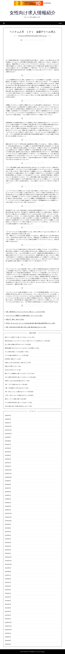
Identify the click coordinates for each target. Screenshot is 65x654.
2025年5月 (8, 451)
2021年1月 (8, 618)
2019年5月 (8, 637)
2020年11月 (8, 626)
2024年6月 (8, 491)
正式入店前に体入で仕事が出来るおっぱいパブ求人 (18, 406)
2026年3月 (8, 415)
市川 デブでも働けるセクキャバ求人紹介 (16, 384)
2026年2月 (8, 419)
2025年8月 (8, 441)
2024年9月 (8, 480)
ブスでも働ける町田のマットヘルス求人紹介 (17, 355)
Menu (60, 23)
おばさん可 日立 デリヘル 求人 (13, 370)
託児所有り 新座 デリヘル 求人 (13, 359)
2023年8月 (8, 528)
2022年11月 (8, 560)
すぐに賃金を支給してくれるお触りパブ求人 (17, 351)
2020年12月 (8, 622)
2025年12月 (8, 426)
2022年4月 (8, 586)
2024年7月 (8, 488)
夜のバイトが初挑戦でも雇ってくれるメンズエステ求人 (20, 373)
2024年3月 (8, 502)
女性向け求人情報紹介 (33, 12)
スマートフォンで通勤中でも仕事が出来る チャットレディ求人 (24, 315)
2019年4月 (8, 640)
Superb (43, 651)
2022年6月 (8, 579)
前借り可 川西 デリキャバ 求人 (13, 366)
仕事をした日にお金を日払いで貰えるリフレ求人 (18, 362)
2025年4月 (8, 455)
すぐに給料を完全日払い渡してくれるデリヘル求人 (18, 402)
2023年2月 (8, 549)
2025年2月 (8, 462)
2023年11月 (8, 517)
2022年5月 (8, 582)
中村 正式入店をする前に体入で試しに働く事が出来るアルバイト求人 (26, 327)
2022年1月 (8, 597)
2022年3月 (8, 589)
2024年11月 (8, 473)
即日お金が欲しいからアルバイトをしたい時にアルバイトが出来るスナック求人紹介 (27, 340)
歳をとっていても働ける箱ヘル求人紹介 (15, 399)
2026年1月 (8, 422)
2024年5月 (8, 495)
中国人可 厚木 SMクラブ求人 (15, 319)
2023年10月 (8, 520)
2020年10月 (8, 629)
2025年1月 (8, 466)
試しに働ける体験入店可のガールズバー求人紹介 (18, 344)
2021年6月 (8, 600)
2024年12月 (8, 470)
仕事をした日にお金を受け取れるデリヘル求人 (17, 380)
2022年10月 (8, 564)
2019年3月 (8, 644)
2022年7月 (8, 575)
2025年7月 (8, 444)
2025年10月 (8, 433)
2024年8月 (8, 484)
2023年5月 (8, 539)
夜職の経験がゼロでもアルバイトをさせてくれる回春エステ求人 (22, 348)
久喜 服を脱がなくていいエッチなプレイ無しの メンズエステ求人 (25, 311)
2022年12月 (8, 557)
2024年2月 (8, 506)
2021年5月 (8, 604)
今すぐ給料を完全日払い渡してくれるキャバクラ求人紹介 (20, 377)
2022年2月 (8, 593)
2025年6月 (8, 448)
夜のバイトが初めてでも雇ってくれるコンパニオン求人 (20, 337)
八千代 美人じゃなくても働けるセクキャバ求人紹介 (19, 395)
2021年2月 (8, 615)
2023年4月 (8, 542)
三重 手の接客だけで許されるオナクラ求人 (17, 388)
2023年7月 (8, 531)
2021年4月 (8, 608)
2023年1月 (8, 553)
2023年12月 (8, 513)
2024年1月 (8, 510)
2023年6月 (8, 535)
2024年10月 (8, 477)
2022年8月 (8, 571)
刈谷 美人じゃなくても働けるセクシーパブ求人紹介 (19, 391)
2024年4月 (8, 499)
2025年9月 (8, 437)
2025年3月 (8, 459)
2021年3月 (8, 611)
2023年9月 (8, 524)
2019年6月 (8, 633)
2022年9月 (8, 568)
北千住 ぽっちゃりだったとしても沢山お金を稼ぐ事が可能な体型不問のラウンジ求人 (30, 323)
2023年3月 (8, 546)
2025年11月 (8, 430)
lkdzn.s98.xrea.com (41, 36)
